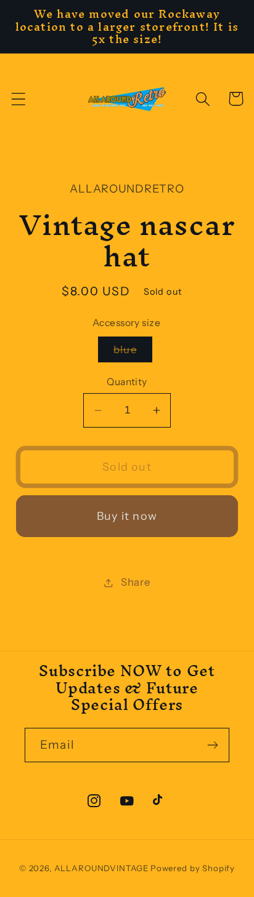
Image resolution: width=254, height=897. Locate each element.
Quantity (127, 382)
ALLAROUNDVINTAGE (101, 868)
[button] (18, 98)
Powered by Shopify (192, 868)
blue (132, 353)
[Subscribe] (212, 745)
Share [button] (135, 582)
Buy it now (127, 516)
